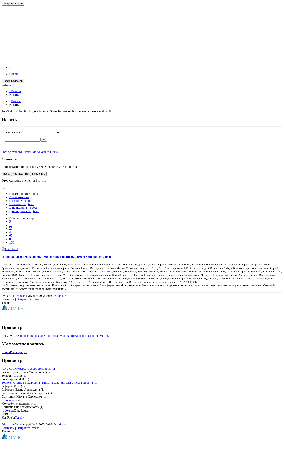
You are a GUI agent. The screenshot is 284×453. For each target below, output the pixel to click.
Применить (38, 173)
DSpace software (12, 295)
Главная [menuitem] (15, 91)
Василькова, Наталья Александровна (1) (70, 382)
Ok (43, 139)
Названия (91, 335)
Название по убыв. (21, 204)
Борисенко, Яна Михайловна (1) (23, 382)
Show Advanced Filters (16, 151)
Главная (16, 101)
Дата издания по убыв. (24, 211)
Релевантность (19, 197)
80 (10, 239)
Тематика (104, 335)
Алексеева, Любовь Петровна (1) (33, 368)
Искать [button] (7, 84)
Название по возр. (21, 200)
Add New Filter (21, 173)
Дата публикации (63, 335)
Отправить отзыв (28, 299)
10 (10, 225)
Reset (6, 173)
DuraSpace (60, 295)
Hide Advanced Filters (44, 151)
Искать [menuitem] (14, 94)
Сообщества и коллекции (35, 335)
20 (10, 228)
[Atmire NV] (12, 309)
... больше (8, 400)
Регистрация (18, 352)
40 (10, 232)
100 (11, 242)
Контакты (8, 299)
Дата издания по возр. (23, 207)
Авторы (80, 335)
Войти (6, 352)
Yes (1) (19, 417)
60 (10, 235)
